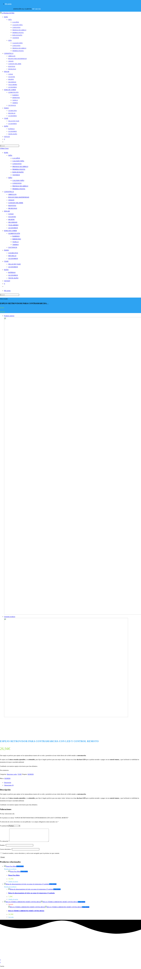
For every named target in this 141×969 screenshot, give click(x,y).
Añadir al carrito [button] (13, 881)
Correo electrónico (6, 849)
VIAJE (6, 261)
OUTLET (7, 281)
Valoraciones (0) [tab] (9, 785)
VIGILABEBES (13, 225)
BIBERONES (16, 239)
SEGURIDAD (12, 222)
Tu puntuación (4, 826)
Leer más (11, 917)
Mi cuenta (8, 4)
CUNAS (11, 214)
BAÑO (6, 270)
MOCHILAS (12, 256)
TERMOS (15, 244)
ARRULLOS (12, 194)
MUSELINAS (12, 208)
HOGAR (7, 211)
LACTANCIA (12, 247)
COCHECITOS (13, 253)
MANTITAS (12, 205)
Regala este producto (10, 869)
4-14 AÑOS (16, 158)
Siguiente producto (9, 616)
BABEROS (16, 236)
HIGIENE (11, 219)
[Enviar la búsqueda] (20, 295)
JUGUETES (12, 217)
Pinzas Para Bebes (14, 875)
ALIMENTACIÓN (14, 233)
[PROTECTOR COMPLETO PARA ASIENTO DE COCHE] (66, 716)
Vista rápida (20, 866)
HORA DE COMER (10, 230)
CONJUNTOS (16, 164)
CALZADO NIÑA (18, 161)
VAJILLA (15, 242)
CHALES (11, 200)
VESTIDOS (16, 175)
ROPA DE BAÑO (18, 172)
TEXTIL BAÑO (13, 278)
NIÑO (10, 178)
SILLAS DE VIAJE (14, 264)
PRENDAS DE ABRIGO (20, 166)
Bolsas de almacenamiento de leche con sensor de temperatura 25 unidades (31, 893)
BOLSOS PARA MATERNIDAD (18, 197)
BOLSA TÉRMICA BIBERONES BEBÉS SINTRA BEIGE (26, 911)
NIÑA (10, 155)
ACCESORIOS (13, 228)
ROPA (6, 152)
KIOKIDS (31, 774)
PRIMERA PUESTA (18, 169)
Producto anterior (9, 316)
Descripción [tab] (7, 782)
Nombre (3, 845)
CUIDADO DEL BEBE (15, 203)
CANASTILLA (9, 191)
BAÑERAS (11, 272)
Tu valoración (4, 841)
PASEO (6, 250)
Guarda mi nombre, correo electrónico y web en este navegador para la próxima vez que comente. (31, 853)
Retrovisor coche (12, 774)
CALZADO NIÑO (18, 180)
